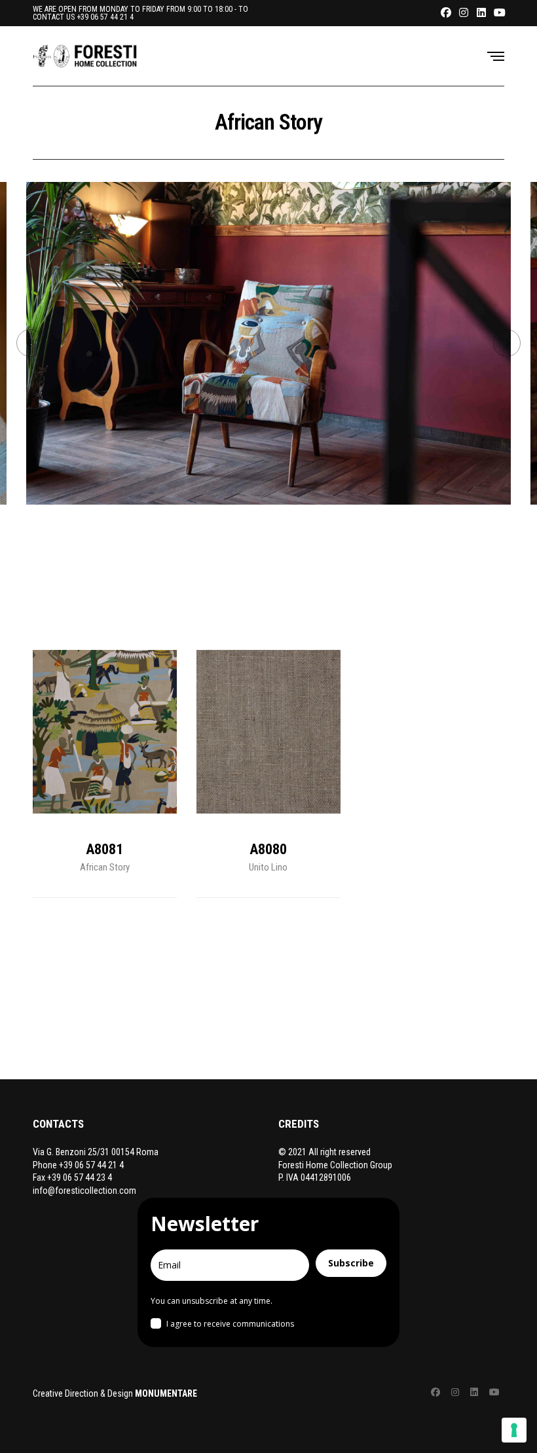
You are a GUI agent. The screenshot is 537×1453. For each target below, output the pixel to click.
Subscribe (351, 1263)
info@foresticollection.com (84, 1190)
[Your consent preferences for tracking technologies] (514, 1430)
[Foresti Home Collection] (85, 56)
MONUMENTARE (166, 1393)
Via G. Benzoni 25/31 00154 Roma (95, 1152)
